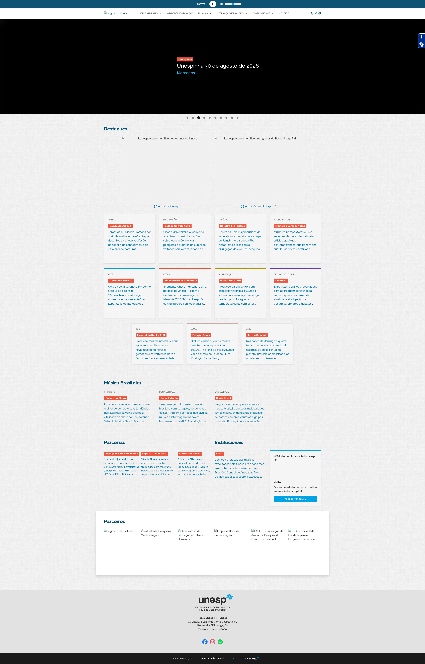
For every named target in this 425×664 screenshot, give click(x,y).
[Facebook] (312, 13)
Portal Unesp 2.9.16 (182, 658)
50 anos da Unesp (166, 206)
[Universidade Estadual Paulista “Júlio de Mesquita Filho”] (254, 658)
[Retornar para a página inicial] (212, 603)
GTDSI (243, 658)
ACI (234, 658)
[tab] (187, 118)
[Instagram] (316, 13)
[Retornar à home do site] (115, 13)
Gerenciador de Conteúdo (212, 658)
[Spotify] (319, 13)
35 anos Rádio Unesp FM (258, 206)
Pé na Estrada (163, 57)
